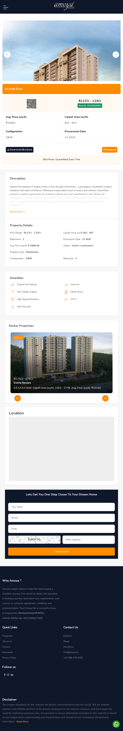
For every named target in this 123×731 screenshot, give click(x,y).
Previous (7, 54)
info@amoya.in (70, 652)
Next (116, 54)
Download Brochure (21, 149)
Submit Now (62, 551)
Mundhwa (68, 646)
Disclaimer (7, 652)
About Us (7, 641)
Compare (111, 149)
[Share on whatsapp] (116, 724)
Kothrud (67, 635)
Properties (7, 635)
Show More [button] (16, 211)
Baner (66, 641)
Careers (6, 646)
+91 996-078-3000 (73, 657)
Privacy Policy (9, 657)
